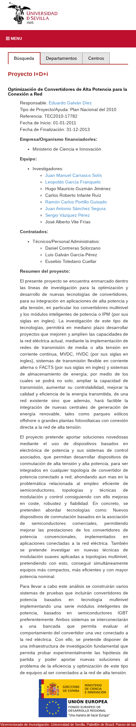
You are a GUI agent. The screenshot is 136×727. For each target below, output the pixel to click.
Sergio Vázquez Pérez (67, 215)
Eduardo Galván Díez (70, 102)
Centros (96, 58)
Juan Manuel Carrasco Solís (73, 175)
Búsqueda (24, 58)
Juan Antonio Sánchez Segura (75, 208)
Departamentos (61, 58)
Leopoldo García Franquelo (73, 181)
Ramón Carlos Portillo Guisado (76, 201)
